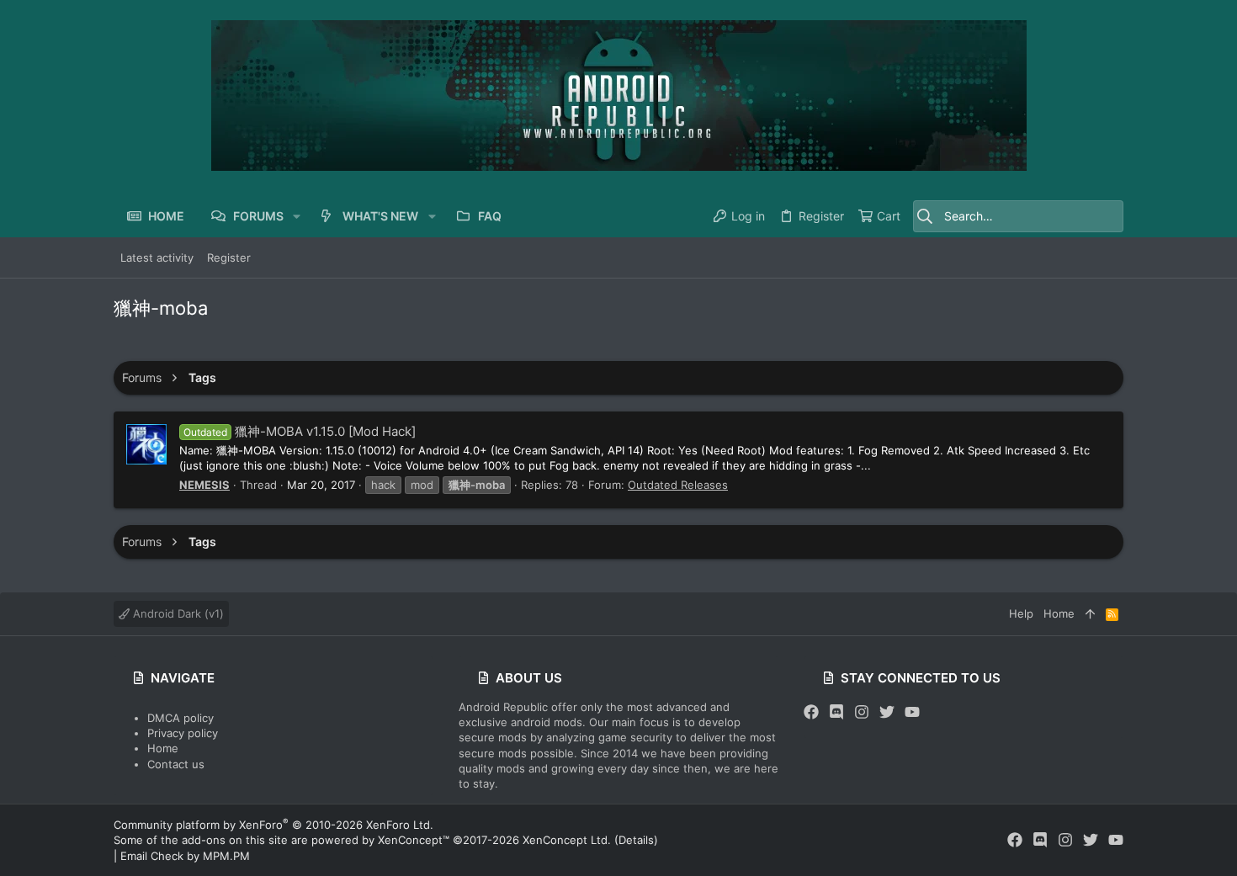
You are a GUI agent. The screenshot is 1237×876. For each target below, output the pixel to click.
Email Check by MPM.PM (185, 856)
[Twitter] (887, 712)
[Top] (1090, 613)
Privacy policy (182, 733)
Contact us (175, 764)
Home (162, 748)
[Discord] (836, 712)
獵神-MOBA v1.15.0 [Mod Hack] (299, 431)
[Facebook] (811, 712)
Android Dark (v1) (177, 613)
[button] (296, 216)
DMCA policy (180, 718)
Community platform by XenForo (273, 824)
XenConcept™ (413, 840)
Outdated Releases (678, 484)
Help (1021, 613)
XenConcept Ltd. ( (570, 840)
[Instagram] (861, 712)
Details (636, 840)
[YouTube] (912, 712)
